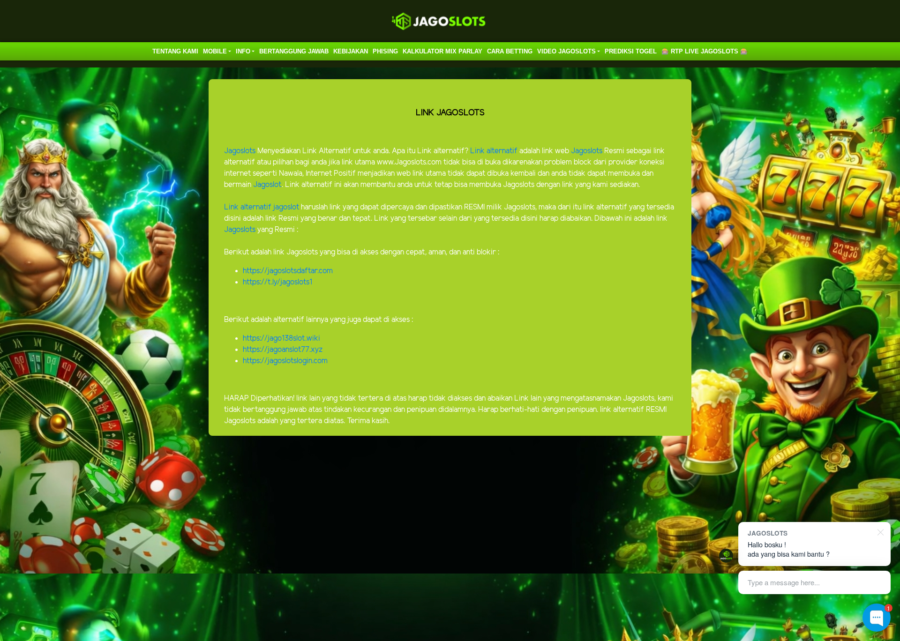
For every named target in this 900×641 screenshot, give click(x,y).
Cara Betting (509, 51)
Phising (385, 51)
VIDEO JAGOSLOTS (566, 51)
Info (243, 51)
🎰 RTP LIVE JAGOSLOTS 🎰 (704, 51)
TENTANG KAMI (175, 51)
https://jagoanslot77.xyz (282, 349)
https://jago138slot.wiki (281, 338)
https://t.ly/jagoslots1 (277, 282)
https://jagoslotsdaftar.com (288, 271)
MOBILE (215, 51)
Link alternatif (494, 151)
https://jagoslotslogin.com (285, 361)
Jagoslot (267, 184)
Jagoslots (239, 151)
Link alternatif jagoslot (261, 207)
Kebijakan (350, 51)
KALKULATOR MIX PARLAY (442, 51)
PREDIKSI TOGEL (631, 51)
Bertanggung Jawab (294, 51)
